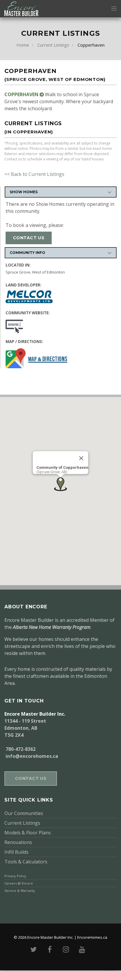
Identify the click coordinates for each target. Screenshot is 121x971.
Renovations (18, 842)
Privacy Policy (15, 876)
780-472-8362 (21, 749)
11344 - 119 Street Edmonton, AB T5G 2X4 (25, 728)
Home (22, 45)
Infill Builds (16, 852)
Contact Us (28, 237)
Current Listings (53, 45)
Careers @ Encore (18, 883)
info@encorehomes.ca (31, 756)
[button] (60, 484)
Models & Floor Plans (27, 832)
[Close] (81, 458)
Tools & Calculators (25, 861)
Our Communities (23, 813)
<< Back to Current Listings (34, 174)
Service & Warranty (19, 890)
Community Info (27, 252)
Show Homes (24, 192)
